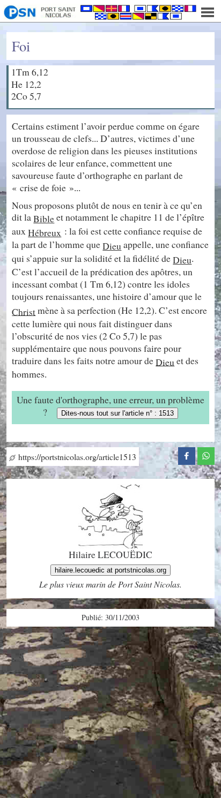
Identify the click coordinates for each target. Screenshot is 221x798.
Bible (43, 218)
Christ (23, 311)
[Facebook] (186, 454)
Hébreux (44, 232)
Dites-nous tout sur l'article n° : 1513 (117, 413)
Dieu (111, 245)
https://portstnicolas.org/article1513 (76, 456)
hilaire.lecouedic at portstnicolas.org (110, 570)
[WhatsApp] (206, 454)
